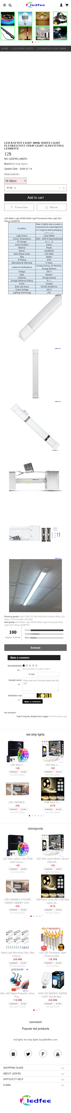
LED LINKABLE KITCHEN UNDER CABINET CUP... (17, 901)
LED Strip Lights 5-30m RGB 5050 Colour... (18, 860)
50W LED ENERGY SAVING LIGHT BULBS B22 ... (52, 995)
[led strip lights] (7, 19)
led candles (53, 965)
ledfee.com (53, 231)
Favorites (19, 207)
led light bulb (52, 1006)
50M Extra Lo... (53, 802)
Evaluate (35, 647)
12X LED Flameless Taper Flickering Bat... (52, 954)
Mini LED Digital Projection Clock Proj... (17, 995)
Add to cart (35, 197)
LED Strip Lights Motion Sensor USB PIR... (52, 860)
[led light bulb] (25, 19)
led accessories (17, 965)
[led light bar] (7, 33)
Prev (56, 716)
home (4, 48)
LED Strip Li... (17, 764)
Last (65, 716)
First (51, 716)
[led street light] (60, 33)
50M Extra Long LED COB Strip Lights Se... (52, 901)
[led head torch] (60, 19)
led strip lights (22, 48)
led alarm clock (17, 1006)
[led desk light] (25, 33)
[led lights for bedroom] (43, 33)
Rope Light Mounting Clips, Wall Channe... (17, 954)
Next (60, 716)
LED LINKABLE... (18, 802)
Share (52, 207)
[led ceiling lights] (43, 19)
